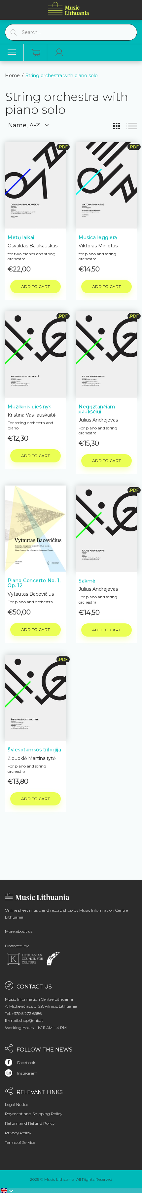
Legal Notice (16, 1104)
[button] (7, 1190)
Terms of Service (20, 1142)
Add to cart (35, 286)
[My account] (59, 52)
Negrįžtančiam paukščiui (97, 409)
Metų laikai (21, 237)
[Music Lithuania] (69, 8)
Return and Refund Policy (29, 1123)
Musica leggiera (98, 237)
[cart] (35, 52)
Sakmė (87, 581)
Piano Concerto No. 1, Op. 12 (34, 583)
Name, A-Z (24, 125)
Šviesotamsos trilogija (34, 750)
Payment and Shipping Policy (33, 1113)
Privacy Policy (18, 1132)
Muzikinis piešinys (29, 407)
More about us (18, 931)
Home (12, 75)
